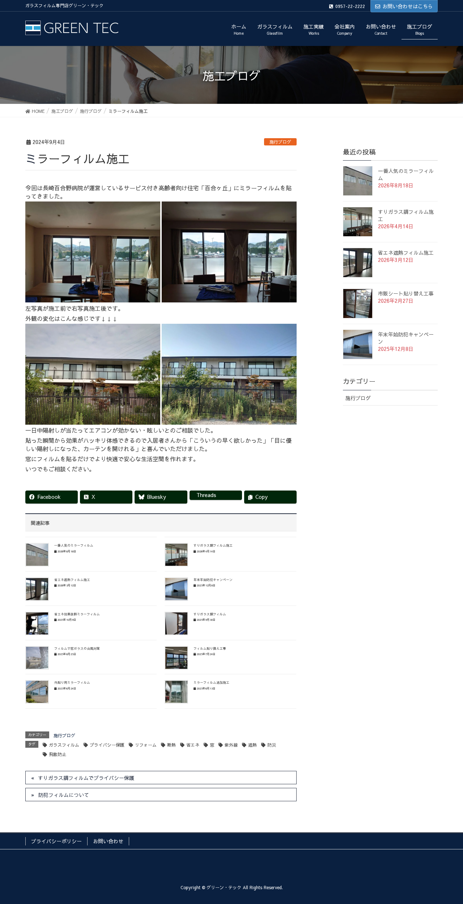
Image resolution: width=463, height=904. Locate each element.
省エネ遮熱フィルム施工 (72, 579)
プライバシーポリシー (56, 841)
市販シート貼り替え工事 (406, 293)
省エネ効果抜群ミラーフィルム (77, 614)
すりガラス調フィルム (210, 614)
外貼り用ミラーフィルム (72, 682)
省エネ (192, 745)
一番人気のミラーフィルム (73, 545)
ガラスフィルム (64, 745)
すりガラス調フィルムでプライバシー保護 (86, 777)
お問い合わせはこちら (407, 6)
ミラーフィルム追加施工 (211, 682)
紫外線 (231, 745)
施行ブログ (280, 142)
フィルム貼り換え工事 (210, 648)
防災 (271, 745)
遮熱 (252, 745)
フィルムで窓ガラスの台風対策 (77, 648)
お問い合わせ (108, 841)
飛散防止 (57, 754)
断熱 (171, 745)
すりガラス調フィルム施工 (213, 545)
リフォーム (146, 745)
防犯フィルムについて (63, 794)
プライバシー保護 (107, 745)
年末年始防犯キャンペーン (213, 579)
